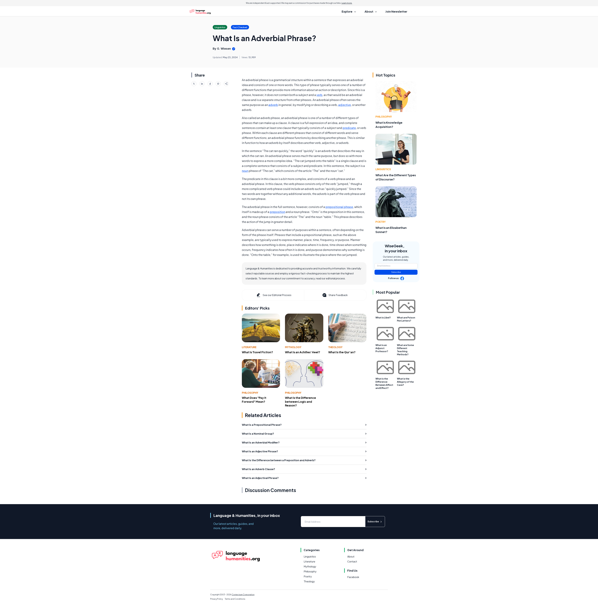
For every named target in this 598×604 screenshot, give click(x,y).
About (350, 556)
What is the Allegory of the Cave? (405, 381)
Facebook (353, 577)
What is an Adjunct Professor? (381, 348)
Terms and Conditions (235, 599)
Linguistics (383, 169)
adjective (344, 105)
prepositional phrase (339, 207)
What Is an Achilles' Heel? (302, 352)
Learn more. (347, 3)
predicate (349, 128)
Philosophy (250, 392)
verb (319, 95)
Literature (249, 347)
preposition (277, 212)
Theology (335, 347)
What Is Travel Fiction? (257, 352)
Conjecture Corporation (243, 594)
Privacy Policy (216, 599)
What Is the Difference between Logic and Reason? (300, 401)
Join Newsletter (396, 11)
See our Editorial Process (277, 295)
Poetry (380, 221)
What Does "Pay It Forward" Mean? (254, 399)
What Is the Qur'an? (342, 352)
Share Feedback (338, 295)
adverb (273, 105)
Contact (352, 561)
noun (245, 171)
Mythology (293, 347)
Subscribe (396, 272)
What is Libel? (383, 317)
